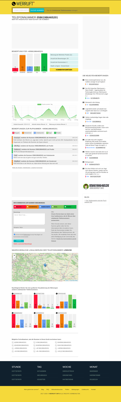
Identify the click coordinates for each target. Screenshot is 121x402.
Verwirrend (33, 207)
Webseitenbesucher (57, 389)
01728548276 (95, 98)
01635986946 (93, 158)
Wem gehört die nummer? (31, 389)
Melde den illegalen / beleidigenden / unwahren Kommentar (27, 167)
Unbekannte (45, 207)
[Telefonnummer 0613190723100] (44, 308)
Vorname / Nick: (18, 227)
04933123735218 (68, 371)
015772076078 (16, 371)
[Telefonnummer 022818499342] (44, 327)
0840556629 (94, 371)
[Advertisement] (45, 36)
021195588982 (94, 104)
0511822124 (94, 379)
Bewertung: (17, 212)
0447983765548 (68, 379)
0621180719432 (95, 113)
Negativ (18, 207)
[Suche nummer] (21, 9)
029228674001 (67, 375)
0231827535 (41, 379)
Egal (55, 207)
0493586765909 (95, 375)
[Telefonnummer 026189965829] (22, 308)
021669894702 (100, 147)
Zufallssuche (85, 389)
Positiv (69, 207)
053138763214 (94, 84)
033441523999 (94, 135)
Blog (42, 389)
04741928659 (41, 371)
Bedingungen (26, 234)
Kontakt (93, 389)
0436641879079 (94, 164)
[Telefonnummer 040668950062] (22, 327)
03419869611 (96, 121)
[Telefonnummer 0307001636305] (66, 327)
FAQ (47, 389)
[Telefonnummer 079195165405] (66, 308)
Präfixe (67, 389)
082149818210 (42, 375)
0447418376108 (95, 176)
